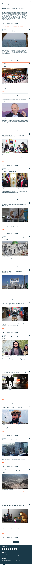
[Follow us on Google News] (3, 549)
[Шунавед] (9, 565)
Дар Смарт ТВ (18, 560)
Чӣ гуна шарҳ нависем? (19, 554)
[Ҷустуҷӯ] (27, 565)
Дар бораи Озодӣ (4, 554)
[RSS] (14, 549)
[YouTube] (15, 565)
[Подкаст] (16, 549)
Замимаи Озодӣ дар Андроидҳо (6, 560)
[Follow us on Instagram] (8, 549)
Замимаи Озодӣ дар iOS (5, 562)
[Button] (6, 23)
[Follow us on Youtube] (6, 549)
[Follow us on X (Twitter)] (10, 549)
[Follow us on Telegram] (12, 549)
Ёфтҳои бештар (16, 542)
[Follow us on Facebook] (4, 549)
